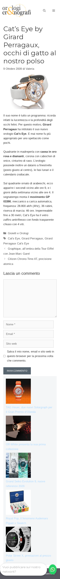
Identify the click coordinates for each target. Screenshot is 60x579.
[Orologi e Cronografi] (17, 10)
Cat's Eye (14, 238)
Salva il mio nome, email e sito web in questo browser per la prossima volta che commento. (30, 356)
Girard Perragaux (32, 238)
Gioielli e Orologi (18, 233)
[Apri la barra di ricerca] (44, 11)
